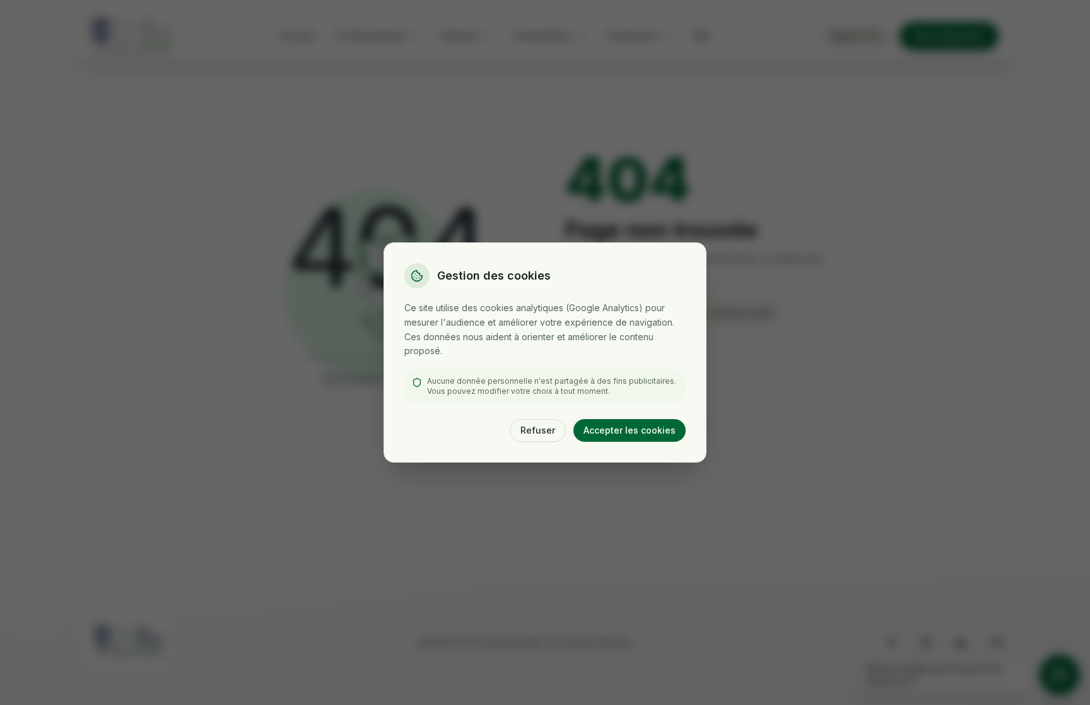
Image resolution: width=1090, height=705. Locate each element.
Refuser (537, 430)
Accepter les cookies (629, 430)
